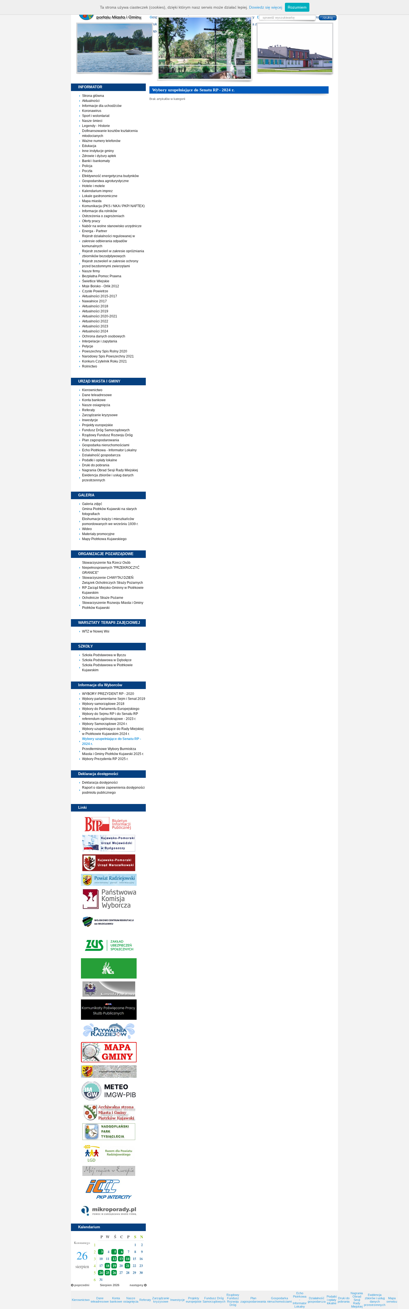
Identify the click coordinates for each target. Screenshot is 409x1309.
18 (107, 1265)
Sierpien (106, 1285)
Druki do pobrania (95, 465)
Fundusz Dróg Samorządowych (106, 430)
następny (136, 1285)
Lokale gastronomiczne (99, 196)
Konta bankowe (94, 400)
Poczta (87, 171)
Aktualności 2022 (95, 321)
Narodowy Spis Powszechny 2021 (108, 356)
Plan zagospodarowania (100, 440)
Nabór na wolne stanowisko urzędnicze (112, 226)
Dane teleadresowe (97, 395)
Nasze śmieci (92, 121)
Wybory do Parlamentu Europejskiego (110, 709)
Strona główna (93, 96)
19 (114, 1265)
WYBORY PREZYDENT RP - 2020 (108, 694)
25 (107, 1272)
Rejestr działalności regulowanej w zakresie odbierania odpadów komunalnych (108, 241)
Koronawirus (91, 111)
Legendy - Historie (96, 126)
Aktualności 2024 (95, 331)
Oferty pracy (91, 221)
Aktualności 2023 (95, 326)
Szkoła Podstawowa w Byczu (104, 655)
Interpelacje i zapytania (99, 341)
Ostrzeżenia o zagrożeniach (103, 216)
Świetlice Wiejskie (95, 281)
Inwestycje (90, 420)
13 (121, 1258)
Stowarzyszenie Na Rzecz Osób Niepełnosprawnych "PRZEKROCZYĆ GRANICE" (111, 568)
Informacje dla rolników (99, 211)
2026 (116, 1285)
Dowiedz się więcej (265, 7)
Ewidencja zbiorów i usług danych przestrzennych (374, 1299)
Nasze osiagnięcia (96, 405)
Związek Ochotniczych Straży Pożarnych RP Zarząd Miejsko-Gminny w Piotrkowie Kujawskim (113, 588)
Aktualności (91, 101)
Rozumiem (297, 7)
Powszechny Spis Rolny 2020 (104, 351)
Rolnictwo (89, 366)
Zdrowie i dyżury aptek (99, 156)
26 (114, 1272)
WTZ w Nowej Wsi (95, 631)
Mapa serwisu (391, 1299)
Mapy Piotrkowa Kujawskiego (104, 539)
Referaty (88, 410)
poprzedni (81, 1285)
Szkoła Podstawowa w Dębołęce (107, 660)
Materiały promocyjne (98, 534)
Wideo (87, 529)
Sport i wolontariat (95, 116)
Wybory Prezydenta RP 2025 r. (105, 759)
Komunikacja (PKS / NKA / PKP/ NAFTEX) (113, 206)
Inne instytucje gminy (98, 151)
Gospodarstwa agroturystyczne (105, 181)
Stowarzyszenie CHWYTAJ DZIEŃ (108, 578)
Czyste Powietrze (95, 291)
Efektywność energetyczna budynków (110, 176)
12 (114, 1258)
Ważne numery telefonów (101, 141)
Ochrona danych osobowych (103, 336)
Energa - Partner (94, 231)
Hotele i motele (93, 186)
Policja (87, 166)
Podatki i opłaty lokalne (99, 460)
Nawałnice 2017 (94, 301)
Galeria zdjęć (92, 504)
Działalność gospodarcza (101, 455)
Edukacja (89, 146)
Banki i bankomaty (96, 161)
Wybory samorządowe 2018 (103, 704)
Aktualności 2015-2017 (99, 296)
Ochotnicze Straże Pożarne (102, 598)
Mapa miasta (92, 201)
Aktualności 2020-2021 (99, 316)
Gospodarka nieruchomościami (105, 445)
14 (127, 1258)
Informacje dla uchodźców (102, 106)
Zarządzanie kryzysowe (100, 415)
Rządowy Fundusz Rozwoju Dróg (107, 435)
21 (127, 1265)
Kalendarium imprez (97, 191)
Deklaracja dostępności (100, 783)
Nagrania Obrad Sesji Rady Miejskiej (110, 470)
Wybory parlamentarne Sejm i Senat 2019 (113, 699)
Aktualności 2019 (95, 311)
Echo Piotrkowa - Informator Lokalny (109, 450)
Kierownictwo (92, 390)
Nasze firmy (91, 271)
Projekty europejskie (97, 425)
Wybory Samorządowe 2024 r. (104, 724)
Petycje (87, 346)
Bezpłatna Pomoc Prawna (101, 276)
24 (101, 1272)
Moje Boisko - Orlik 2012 (100, 286)
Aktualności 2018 (95, 306)
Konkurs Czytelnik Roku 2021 (104, 361)
